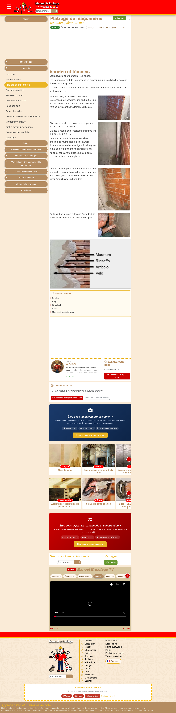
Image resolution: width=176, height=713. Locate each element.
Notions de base (26, 62)
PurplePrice (111, 640)
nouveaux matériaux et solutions (26, 149)
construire (26, 68)
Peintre (110, 576)
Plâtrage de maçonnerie (18, 85)
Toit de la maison (26, 178)
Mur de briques (13, 79)
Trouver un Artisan (114, 656)
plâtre (114, 27)
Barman (88, 681)
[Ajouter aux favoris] (128, 18)
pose (123, 27)
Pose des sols (13, 106)
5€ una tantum (92, 696)
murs (100, 27)
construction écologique (26, 156)
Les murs (10, 74)
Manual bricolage (47, 3)
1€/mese (66, 696)
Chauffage (26, 190)
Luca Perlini (111, 644)
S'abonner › (108, 696)
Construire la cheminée (18, 132)
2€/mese (78, 696)
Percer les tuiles (14, 111)
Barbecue (89, 674)
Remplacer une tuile (16, 100)
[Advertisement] (125, 7)
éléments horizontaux (26, 184)
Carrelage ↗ (55, 628)
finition (26, 143)
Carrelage (11, 137)
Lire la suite (70, 376)
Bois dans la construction (26, 171)
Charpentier (85, 576)
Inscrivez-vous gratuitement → (90, 435)
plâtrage (90, 27)
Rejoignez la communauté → (90, 544)
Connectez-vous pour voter (118, 376)
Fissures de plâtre (15, 90)
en (107, 27)
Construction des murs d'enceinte (23, 116)
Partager (120, 18)
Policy (108, 650)
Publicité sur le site (114, 653)
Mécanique (89, 662)
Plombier (56, 576)
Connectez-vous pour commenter (68, 398)
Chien (87, 668)
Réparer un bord (14, 95)
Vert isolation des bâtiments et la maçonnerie (26, 163)
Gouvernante (90, 678)
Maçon (38, 6)
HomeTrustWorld (113, 647)
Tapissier (88, 659)
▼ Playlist (126, 628)
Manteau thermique (16, 121)
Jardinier (122, 576)
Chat (86, 671)
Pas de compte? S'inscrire (98, 398)
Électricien (70, 576)
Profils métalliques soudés (19, 127)
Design (87, 665)
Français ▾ (115, 661)
